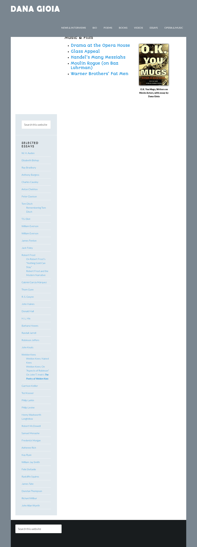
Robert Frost (28, 255)
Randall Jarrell (29, 332)
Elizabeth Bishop (30, 160)
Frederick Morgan (31, 440)
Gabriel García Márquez (34, 282)
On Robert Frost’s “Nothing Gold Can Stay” (35, 263)
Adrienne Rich (29, 447)
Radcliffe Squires (30, 476)
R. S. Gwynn (28, 296)
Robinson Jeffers (30, 340)
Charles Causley (30, 181)
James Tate (28, 483)
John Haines (28, 303)
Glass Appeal (85, 51)
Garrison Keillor (30, 385)
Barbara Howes (30, 325)
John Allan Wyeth (31, 505)
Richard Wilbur (29, 498)
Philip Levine (28, 407)
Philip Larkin (28, 400)
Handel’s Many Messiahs (98, 57)
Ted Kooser (28, 392)
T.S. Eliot (26, 218)
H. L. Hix (26, 318)
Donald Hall (28, 311)
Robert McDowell (31, 425)
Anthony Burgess (30, 174)
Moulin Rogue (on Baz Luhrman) (94, 65)
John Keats (27, 347)
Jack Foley (27, 247)
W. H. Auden (28, 153)
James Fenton (29, 240)
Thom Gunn (28, 289)
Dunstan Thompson (32, 490)
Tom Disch (27, 203)
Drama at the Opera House (100, 45)
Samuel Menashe (31, 433)
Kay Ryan (26, 454)
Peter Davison (29, 196)
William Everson (30, 226)
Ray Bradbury (29, 167)
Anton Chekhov (30, 189)
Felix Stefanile (29, 469)
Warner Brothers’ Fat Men (99, 73)
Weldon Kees (29, 354)
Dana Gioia (35, 9)
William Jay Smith (31, 462)
